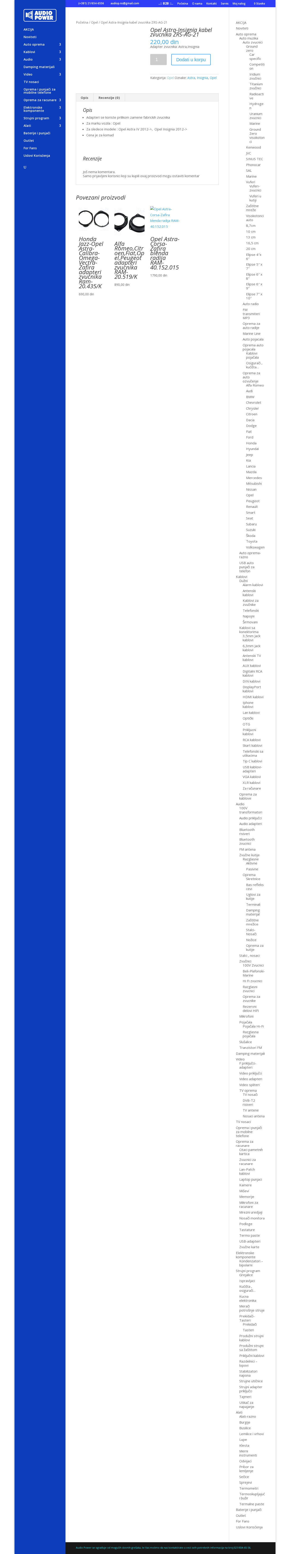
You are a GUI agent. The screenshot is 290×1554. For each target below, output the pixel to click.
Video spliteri (249, 1084)
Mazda (251, 472)
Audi (249, 391)
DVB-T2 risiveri (249, 1102)
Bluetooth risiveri (247, 831)
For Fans (30, 148)
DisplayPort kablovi (252, 689)
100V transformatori (250, 810)
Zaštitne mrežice (252, 922)
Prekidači (250, 1324)
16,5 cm (252, 243)
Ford (249, 437)
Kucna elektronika (247, 1298)
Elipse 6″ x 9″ (254, 286)
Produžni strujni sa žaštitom (251, 1347)
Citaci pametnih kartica (251, 1151)
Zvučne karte (249, 1247)
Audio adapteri (250, 823)
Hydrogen (256, 105)
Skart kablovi (252, 745)
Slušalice (245, 1042)
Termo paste (249, 1235)
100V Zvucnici (253, 965)
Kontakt (211, 3)
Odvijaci (245, 1461)
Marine (254, 123)
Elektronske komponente (34, 109)
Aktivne (251, 863)
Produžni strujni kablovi (251, 1338)
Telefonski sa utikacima (253, 753)
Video (28, 74)
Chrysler (252, 408)
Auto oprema (34, 44)
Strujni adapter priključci (250, 1389)
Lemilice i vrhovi (251, 1434)
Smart (250, 512)
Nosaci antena (254, 1116)
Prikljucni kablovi (249, 731)
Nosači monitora (252, 1218)
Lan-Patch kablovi (247, 1171)
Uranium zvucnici (255, 115)
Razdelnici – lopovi (248, 1363)
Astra (191, 78)
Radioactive (256, 96)
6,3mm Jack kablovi (251, 648)
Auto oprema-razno (250, 555)
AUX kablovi (252, 665)
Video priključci (250, 1073)
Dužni (243, 580)
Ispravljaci (247, 1280)
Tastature (247, 1229)
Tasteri (248, 1330)
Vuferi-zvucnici (255, 188)
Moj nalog (239, 3)
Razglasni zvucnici (250, 988)
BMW (250, 396)
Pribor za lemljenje (246, 1468)
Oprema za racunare (40, 100)
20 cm (251, 248)
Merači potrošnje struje (252, 1308)
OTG (246, 724)
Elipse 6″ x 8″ (254, 276)
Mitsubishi (254, 483)
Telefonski (251, 610)
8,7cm (251, 225)
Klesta (244, 1445)
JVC (248, 153)
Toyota (251, 541)
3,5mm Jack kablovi (251, 638)
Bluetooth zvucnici (247, 841)
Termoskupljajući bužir (252, 1496)
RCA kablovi (252, 739)
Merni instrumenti (248, 1453)
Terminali (253, 904)
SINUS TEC (254, 159)
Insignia (202, 78)
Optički (248, 718)
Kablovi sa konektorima (249, 629)
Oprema (249, 874)
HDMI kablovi (253, 697)
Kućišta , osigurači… (247, 1288)
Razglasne (251, 859)
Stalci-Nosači (251, 932)
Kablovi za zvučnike (251, 602)
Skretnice (253, 878)
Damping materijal (253, 912)
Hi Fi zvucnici (252, 981)
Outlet (29, 141)
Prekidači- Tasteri (247, 1318)
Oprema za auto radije (251, 325)
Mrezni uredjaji (250, 1212)
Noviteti (30, 37)
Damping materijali (39, 67)
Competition (257, 66)
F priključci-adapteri (247, 1065)
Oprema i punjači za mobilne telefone (40, 91)
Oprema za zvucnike (251, 998)
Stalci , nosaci (249, 955)
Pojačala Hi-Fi (253, 1026)
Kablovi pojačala (252, 355)
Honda (251, 443)
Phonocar (253, 164)
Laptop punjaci (250, 1179)
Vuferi (250, 182)
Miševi (244, 1191)
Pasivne (252, 869)
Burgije (244, 1422)
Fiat (249, 431)
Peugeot (253, 501)
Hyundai (252, 448)
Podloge (245, 1223)
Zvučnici (245, 961)
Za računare (252, 788)
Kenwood (253, 147)
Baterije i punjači (37, 133)
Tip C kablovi (252, 761)
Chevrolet (253, 402)
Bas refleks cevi (255, 886)
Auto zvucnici (253, 42)
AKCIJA (29, 30)
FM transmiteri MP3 (251, 313)
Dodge (251, 425)
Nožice (251, 939)
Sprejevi (245, 1482)
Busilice (245, 1428)
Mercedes (254, 477)
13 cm (251, 237)
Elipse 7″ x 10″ (254, 296)
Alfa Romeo (255, 385)
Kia (248, 460)
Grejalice (246, 1275)
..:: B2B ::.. (165, 3)
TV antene (251, 1110)
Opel (94, 22)
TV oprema (248, 1090)
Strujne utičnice (251, 1381)
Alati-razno (247, 1416)
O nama (197, 3)
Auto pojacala (253, 339)
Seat (249, 518)
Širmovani (250, 622)
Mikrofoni (246, 1016)
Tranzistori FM (250, 1047)
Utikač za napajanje (246, 1404)
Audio (28, 59)
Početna (182, 3)
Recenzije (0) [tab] (109, 97)
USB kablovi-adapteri (252, 769)
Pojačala (245, 1022)
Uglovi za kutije (253, 896)
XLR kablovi (251, 782)
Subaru (251, 524)
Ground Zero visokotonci (257, 135)
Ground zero (252, 48)
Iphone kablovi (248, 704)
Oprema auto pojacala (253, 347)
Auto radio (251, 303)
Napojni (248, 616)
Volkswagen (255, 547)
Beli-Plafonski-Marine (254, 973)
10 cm (251, 231)
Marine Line (252, 333)
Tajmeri (245, 1396)
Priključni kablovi (251, 1355)
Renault (252, 506)
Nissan (251, 489)
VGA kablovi (252, 776)
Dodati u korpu (191, 59)
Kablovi (29, 52)
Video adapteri (250, 1079)
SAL (249, 170)
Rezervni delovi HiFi (251, 1008)
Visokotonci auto (255, 217)
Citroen (251, 414)
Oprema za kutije (254, 947)
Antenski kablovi (249, 592)
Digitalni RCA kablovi (252, 673)
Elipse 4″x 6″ (253, 256)
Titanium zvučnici (256, 86)
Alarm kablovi (253, 584)
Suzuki (251, 529)
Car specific (255, 56)
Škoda (250, 535)
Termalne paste (251, 1504)
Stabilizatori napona (248, 1373)
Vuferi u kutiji (255, 198)
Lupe (243, 1439)
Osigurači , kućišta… (254, 365)
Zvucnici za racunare (247, 1161)
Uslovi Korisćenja (37, 156)
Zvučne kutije (249, 855)
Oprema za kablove (248, 796)
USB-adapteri (249, 1241)
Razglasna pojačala (251, 1034)
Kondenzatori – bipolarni (251, 1263)
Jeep (249, 454)
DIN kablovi (251, 681)
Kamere (245, 1185)
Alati (27, 126)
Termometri (248, 1488)
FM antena (247, 849)
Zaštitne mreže (252, 207)
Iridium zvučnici (255, 76)
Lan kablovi (251, 712)
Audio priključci (250, 818)
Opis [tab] (84, 97)
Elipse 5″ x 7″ (254, 266)
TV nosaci (31, 82)
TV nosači (250, 1094)
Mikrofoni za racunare (248, 1204)
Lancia (251, 466)
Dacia (250, 420)
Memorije (246, 1196)
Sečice (244, 1476)
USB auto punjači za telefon (246, 566)
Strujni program (36, 118)
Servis (225, 3)
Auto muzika (248, 38)
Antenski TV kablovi (252, 657)
